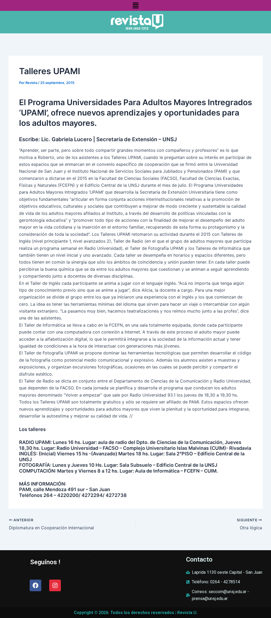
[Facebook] (35, 585)
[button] (135, 5)
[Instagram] (55, 585)
